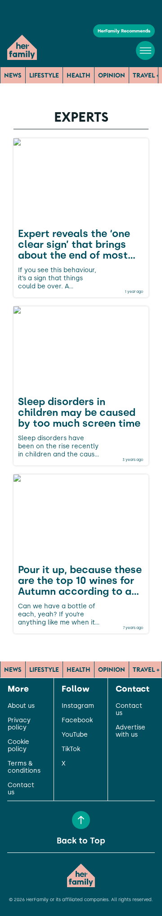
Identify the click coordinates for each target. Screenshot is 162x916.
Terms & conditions (24, 767)
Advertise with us (130, 731)
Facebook (77, 720)
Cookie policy (18, 745)
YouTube (75, 734)
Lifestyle (44, 75)
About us (21, 706)
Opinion (111, 75)
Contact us (21, 789)
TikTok (71, 749)
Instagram (78, 706)
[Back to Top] (81, 820)
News (13, 75)
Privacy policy (19, 724)
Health (78, 75)
